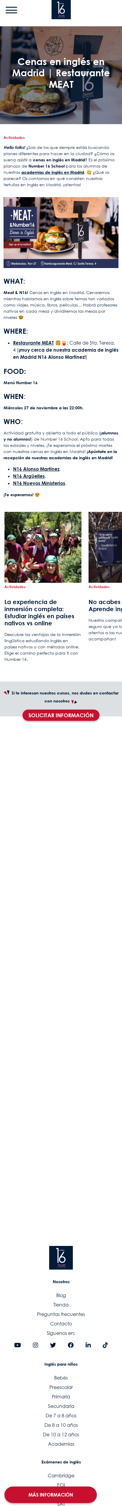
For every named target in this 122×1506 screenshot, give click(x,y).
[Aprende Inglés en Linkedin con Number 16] (88, 1345)
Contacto (61, 1324)
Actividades (14, 137)
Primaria (61, 1397)
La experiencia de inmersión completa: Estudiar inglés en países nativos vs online (39, 612)
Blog (61, 1295)
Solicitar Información (61, 715)
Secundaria (61, 1406)
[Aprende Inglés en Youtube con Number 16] (17, 1345)
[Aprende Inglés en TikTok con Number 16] (105, 1345)
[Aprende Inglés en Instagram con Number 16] (35, 1345)
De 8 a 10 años (61, 1425)
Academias (61, 1444)
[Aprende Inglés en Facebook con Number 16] (71, 1345)
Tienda (61, 1305)
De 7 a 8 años (61, 1416)
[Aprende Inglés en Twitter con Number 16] (53, 1345)
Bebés (61, 1378)
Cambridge (61, 1476)
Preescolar (61, 1387)
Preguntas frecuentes (61, 1314)
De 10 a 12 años (61, 1434)
